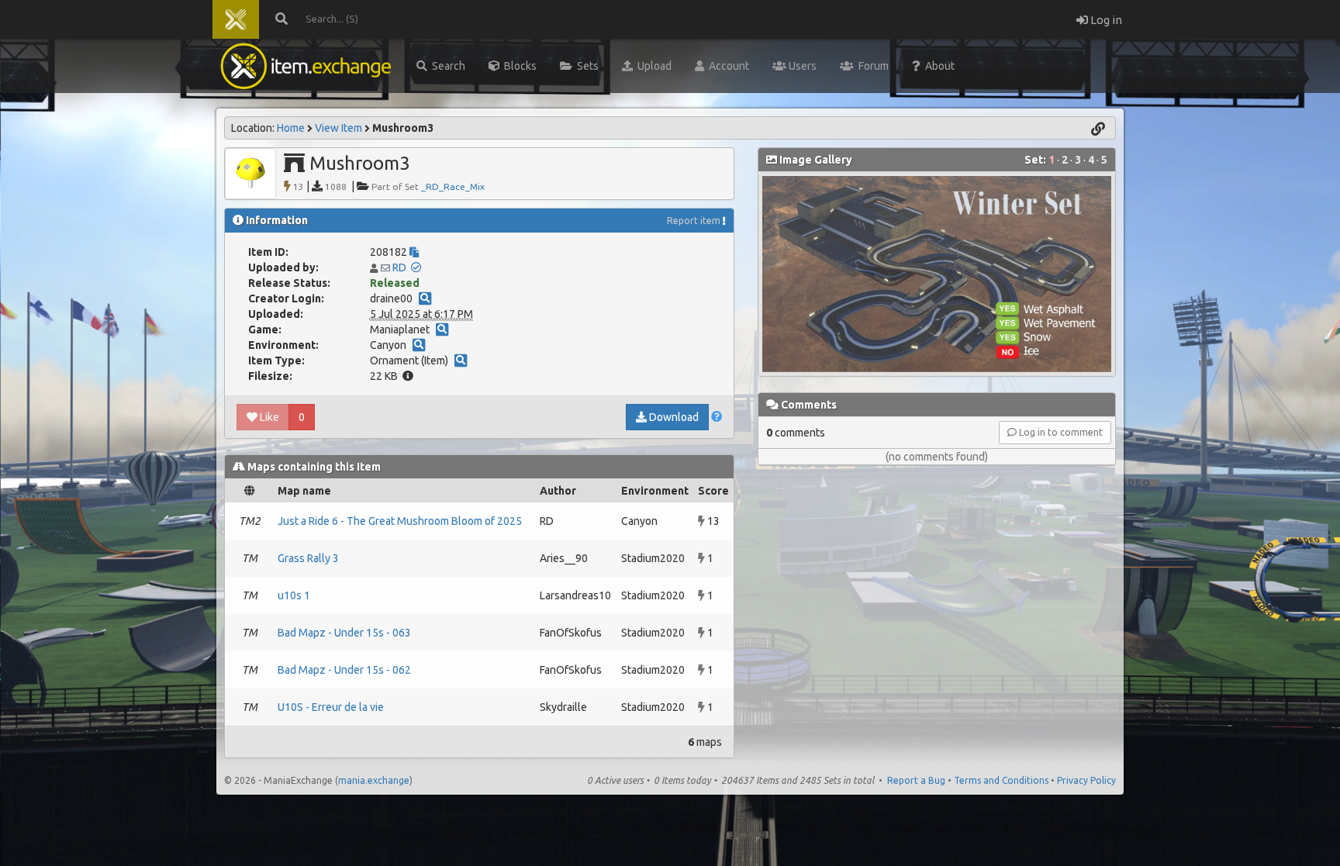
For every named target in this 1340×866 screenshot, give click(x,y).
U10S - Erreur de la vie (331, 707)
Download (673, 417)
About (937, 66)
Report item (693, 221)
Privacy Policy (1086, 780)
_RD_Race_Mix (453, 186)
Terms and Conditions (1001, 780)
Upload (652, 66)
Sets (585, 66)
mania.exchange (373, 780)
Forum (871, 66)
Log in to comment (1060, 432)
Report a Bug (916, 780)
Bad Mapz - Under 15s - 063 (344, 632)
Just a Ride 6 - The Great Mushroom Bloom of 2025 (400, 521)
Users (801, 66)
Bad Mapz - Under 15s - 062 (344, 670)
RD (399, 267)
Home (291, 128)
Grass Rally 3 (308, 558)
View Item (338, 128)
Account (726, 66)
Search (446, 66)
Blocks (518, 66)
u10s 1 (294, 595)
